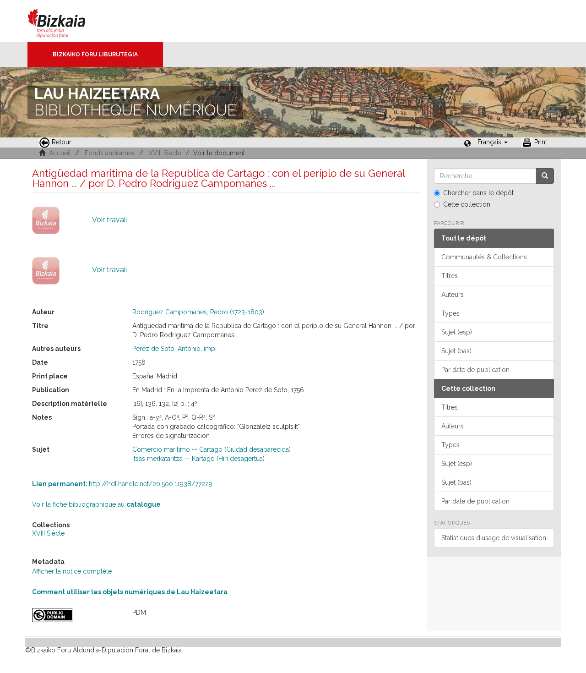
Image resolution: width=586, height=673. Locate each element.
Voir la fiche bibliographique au (96, 504)
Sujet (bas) (456, 351)
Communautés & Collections (484, 257)
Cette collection (466, 204)
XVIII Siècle (165, 153)
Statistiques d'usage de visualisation (493, 538)
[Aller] (545, 176)
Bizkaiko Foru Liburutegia (95, 54)
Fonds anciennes (110, 153)
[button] (493, 142)
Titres (449, 275)
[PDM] (75, 615)
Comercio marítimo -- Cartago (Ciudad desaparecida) (211, 449)
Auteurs (452, 294)
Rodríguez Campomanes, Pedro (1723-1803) (198, 312)
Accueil (60, 153)
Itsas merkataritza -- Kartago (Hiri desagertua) (198, 458)
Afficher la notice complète (72, 571)
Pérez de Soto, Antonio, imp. (174, 348)
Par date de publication (475, 369)
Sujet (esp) (456, 332)
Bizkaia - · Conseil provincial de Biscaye (66, 21)
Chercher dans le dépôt (478, 193)
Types (450, 313)
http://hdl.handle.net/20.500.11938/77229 (122, 483)
